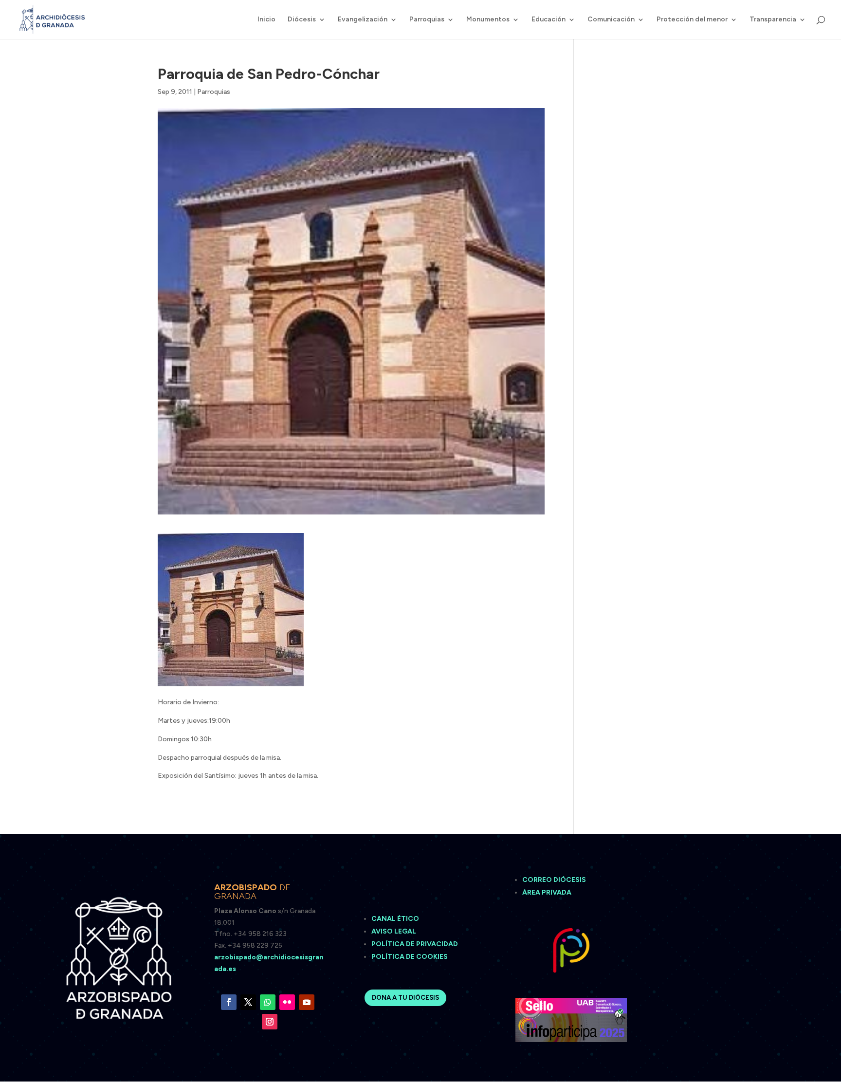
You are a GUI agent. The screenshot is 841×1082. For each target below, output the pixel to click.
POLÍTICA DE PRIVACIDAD (414, 944)
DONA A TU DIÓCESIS (405, 997)
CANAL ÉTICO (395, 919)
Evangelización (362, 19)
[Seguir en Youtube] (306, 1002)
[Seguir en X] (248, 1002)
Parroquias (426, 19)
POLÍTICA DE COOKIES (409, 957)
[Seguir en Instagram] (269, 1021)
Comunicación (611, 19)
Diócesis (302, 19)
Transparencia (773, 19)
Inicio (266, 19)
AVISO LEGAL (394, 931)
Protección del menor (692, 19)
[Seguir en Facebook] (229, 1002)
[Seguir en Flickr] (287, 1002)
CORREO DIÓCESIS (554, 880)
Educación (548, 19)
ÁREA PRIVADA (546, 892)
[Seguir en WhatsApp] (267, 1002)
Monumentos (488, 19)
